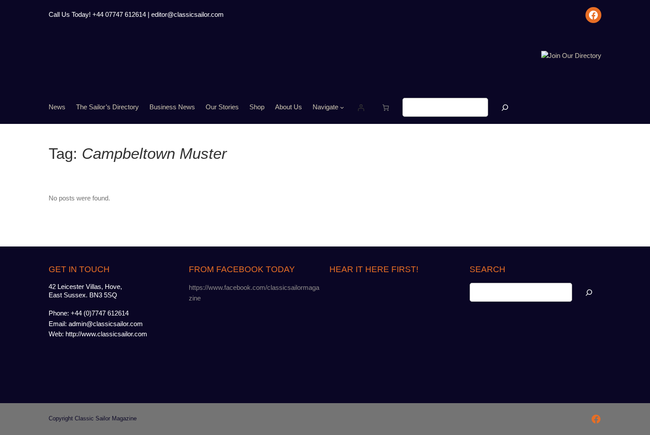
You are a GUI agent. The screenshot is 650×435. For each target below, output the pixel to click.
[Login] (360, 107)
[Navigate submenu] (342, 107)
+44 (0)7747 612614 (100, 313)
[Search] (505, 107)
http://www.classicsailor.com (106, 334)
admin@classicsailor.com (106, 323)
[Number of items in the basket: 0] (386, 107)
